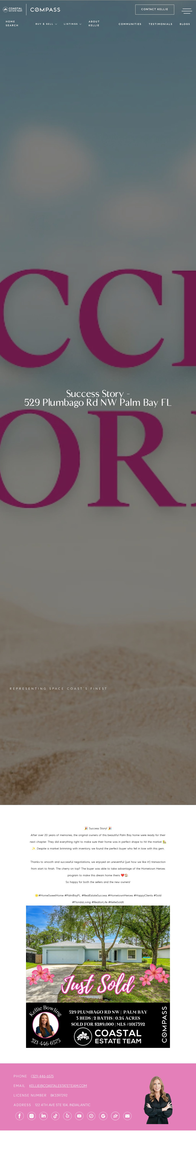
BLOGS (185, 24)
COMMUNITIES (130, 24)
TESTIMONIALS (161, 24)
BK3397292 (59, 1095)
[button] (46, 24)
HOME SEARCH (12, 23)
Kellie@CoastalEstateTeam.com (58, 1086)
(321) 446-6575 (42, 1076)
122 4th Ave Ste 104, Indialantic (62, 1105)
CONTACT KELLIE (154, 9)
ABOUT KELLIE (94, 23)
